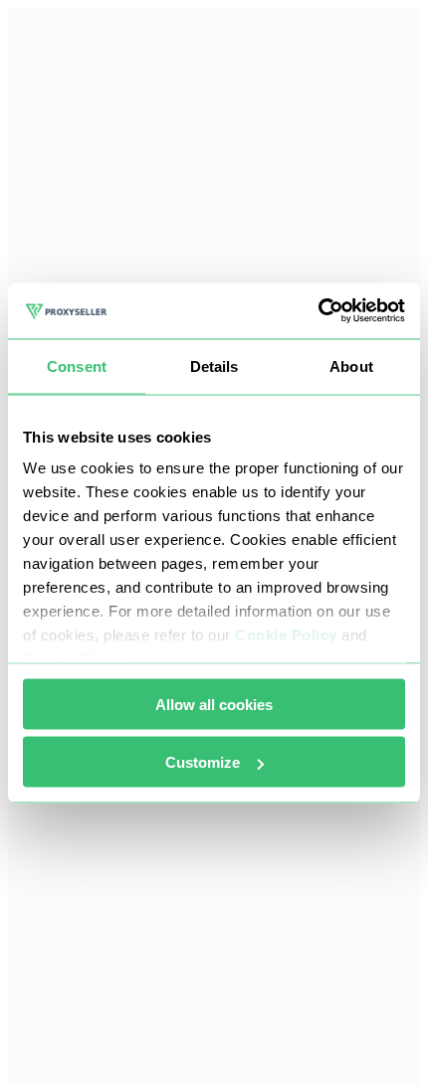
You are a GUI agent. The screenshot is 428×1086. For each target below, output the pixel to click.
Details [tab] (214, 365)
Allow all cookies (214, 703)
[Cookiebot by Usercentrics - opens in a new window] (318, 311)
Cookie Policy (286, 635)
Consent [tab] (77, 365)
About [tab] (351, 365)
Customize (202, 762)
